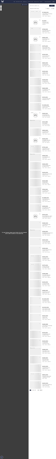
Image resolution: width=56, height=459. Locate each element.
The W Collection (48, 1)
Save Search (25, 4)
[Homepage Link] (2, 1)
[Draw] (1, 8)
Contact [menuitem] (41, 1)
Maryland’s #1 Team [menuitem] (19, 1)
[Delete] (1, 10)
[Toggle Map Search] (1, 4)
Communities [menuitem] (25, 1)
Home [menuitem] (14, 1)
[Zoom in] (1, 6)
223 (38, 390)
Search (52, 5)
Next (41, 390)
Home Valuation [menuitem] (36, 1)
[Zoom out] (1, 7)
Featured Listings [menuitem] (30, 1)
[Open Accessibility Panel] (1, 457)
